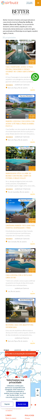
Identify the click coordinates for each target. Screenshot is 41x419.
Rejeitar (7, 404)
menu (38, 3)
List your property (30, 2)
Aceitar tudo (22, 404)
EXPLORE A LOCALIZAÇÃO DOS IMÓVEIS (20, 354)
